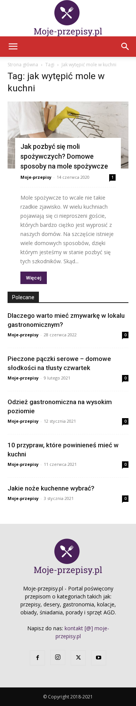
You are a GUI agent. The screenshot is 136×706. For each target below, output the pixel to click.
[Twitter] (78, 657)
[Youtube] (98, 657)
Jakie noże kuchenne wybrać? (51, 488)
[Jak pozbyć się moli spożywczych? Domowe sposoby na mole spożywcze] (68, 135)
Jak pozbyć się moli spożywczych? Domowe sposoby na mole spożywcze (64, 156)
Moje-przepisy (35, 177)
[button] (13, 46)
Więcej (33, 278)
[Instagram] (57, 657)
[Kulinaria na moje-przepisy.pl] (68, 18)
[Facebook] (37, 657)
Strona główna (23, 64)
